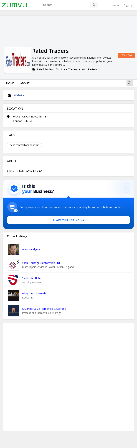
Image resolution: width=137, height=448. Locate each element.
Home (10, 83)
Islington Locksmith (34, 293)
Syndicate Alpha (31, 278)
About (25, 83)
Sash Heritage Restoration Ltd (41, 262)
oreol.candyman (31, 249)
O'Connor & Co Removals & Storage (44, 308)
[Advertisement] (68, 376)
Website (19, 95)
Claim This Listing (66, 220)
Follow (126, 55)
